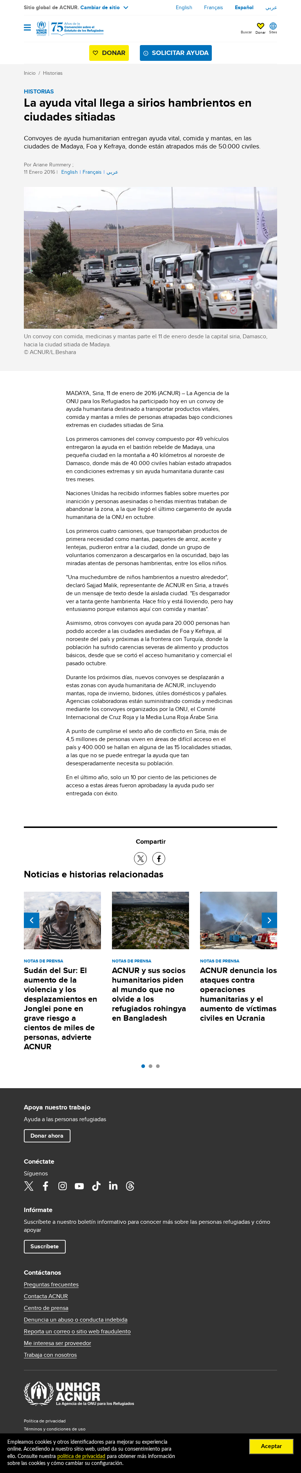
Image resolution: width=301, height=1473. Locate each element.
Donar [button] (260, 32)
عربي (271, 7)
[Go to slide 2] (152, 1068)
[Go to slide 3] (159, 1068)
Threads (130, 1186)
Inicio (30, 73)
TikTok (96, 1186)
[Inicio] (61, 28)
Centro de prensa (46, 1308)
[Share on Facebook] (158, 858)
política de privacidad (81, 1456)
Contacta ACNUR (46, 1296)
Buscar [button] (246, 31)
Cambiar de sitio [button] (100, 7)
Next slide (269, 920)
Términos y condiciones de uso (55, 1429)
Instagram (62, 1186)
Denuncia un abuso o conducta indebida (75, 1320)
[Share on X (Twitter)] (140, 858)
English (184, 7)
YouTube (79, 1186)
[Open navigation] (27, 28)
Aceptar (271, 1446)
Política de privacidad (45, 1421)
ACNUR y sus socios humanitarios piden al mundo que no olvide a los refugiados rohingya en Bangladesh (149, 994)
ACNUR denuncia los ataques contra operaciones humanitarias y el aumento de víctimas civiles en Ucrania (238, 994)
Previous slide (31, 920)
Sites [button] (273, 31)
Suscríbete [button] (44, 1246)
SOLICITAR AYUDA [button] (180, 53)
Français (213, 7)
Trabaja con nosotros (50, 1355)
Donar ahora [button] (47, 1135)
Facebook (45, 1186)
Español (244, 7)
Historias (53, 73)
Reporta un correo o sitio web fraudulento (77, 1331)
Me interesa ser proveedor (57, 1343)
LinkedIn (113, 1186)
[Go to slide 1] (145, 1068)
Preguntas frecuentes (51, 1285)
